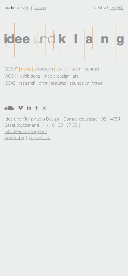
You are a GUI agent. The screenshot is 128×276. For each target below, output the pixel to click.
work (10, 76)
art (75, 76)
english (117, 7)
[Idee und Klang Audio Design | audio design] (64, 38)
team (76, 69)
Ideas (9, 83)
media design (56, 76)
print (43, 83)
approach (43, 69)
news (26, 69)
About (11, 69)
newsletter (14, 137)
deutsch (101, 7)
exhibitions (29, 76)
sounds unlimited (86, 83)
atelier (62, 69)
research (27, 83)
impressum (40, 137)
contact (92, 69)
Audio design (16, 7)
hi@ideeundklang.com (25, 131)
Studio (40, 7)
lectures (58, 83)
